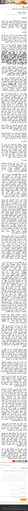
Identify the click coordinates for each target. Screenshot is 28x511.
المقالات (18, 14)
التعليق (25, 472)
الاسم (25, 483)
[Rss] (18, 506)
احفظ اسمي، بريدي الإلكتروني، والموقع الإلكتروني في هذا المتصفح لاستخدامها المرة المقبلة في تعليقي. (15, 497)
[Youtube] (15, 506)
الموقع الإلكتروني (24, 492)
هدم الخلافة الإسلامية (7, 465)
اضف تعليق (12, 14)
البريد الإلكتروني (23, 488)
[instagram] (12, 506)
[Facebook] (17, 506)
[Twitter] (16, 506)
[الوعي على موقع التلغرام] (11, 506)
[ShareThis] (14, 506)
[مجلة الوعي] (14, 2)
